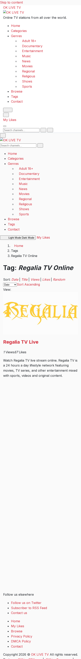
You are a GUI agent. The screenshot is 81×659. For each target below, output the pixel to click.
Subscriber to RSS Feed (29, 608)
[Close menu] (3, 135)
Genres (16, 36)
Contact (17, 101)
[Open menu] (4, 126)
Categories (19, 31)
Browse (16, 91)
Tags (14, 96)
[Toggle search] (6, 115)
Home (15, 26)
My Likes (9, 120)
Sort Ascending (28, 284)
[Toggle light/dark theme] (7, 110)
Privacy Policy (21, 636)
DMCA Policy (21, 641)
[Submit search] (43, 130)
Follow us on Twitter (26, 603)
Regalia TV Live (20, 342)
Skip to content (11, 2)
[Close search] (50, 130)
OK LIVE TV (12, 7)
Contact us (19, 613)
